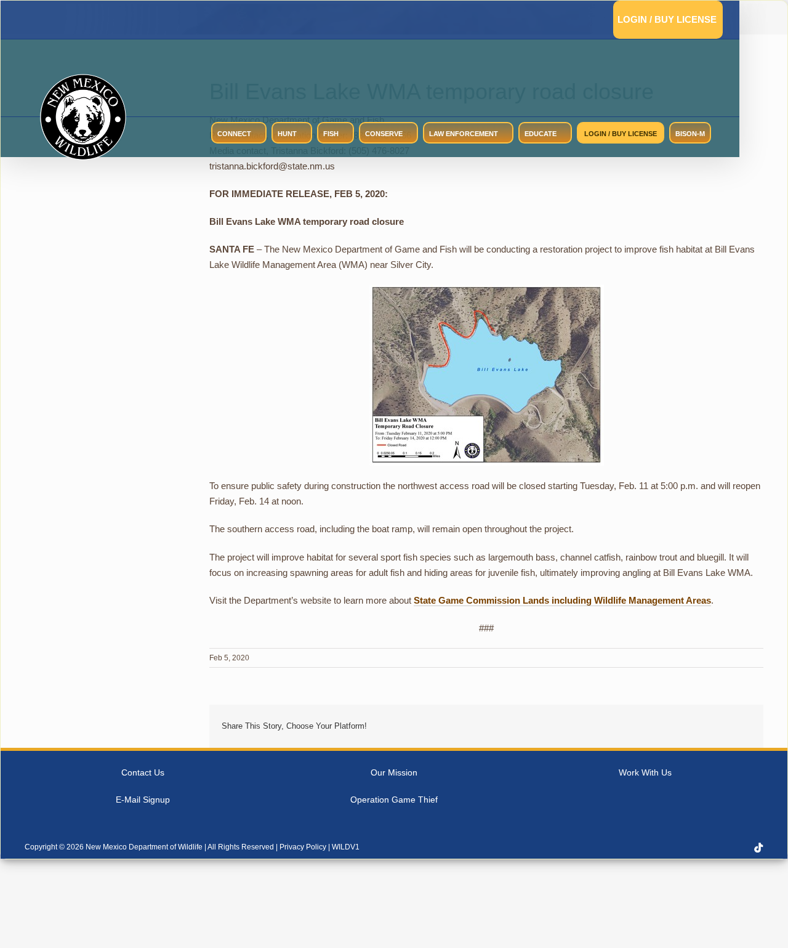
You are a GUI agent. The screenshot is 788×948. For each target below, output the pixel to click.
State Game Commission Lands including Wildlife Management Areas (562, 600)
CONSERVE (384, 133)
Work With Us (645, 772)
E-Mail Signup (143, 799)
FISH (331, 133)
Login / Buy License (667, 19)
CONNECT (234, 133)
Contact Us (142, 772)
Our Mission (394, 772)
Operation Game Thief (394, 799)
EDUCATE (541, 133)
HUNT (287, 133)
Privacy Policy (302, 847)
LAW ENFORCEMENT (463, 133)
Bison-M (690, 133)
